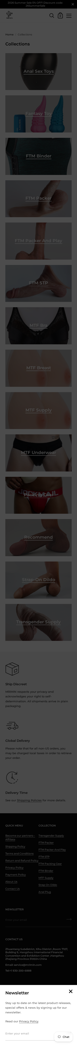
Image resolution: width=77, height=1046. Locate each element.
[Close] (70, 991)
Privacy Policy (28, 1021)
